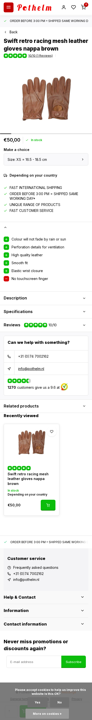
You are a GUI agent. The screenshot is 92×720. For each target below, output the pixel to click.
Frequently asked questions (35, 567)
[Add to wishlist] (52, 431)
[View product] (48, 505)
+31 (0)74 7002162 (33, 356)
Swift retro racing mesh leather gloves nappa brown (28, 479)
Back (14, 32)
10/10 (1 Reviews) (40, 55)
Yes (37, 702)
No (59, 702)
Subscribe (73, 662)
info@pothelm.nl (31, 369)
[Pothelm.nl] (34, 7)
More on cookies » (47, 714)
